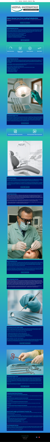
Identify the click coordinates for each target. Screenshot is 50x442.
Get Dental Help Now (25, 123)
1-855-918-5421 (20, 429)
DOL (26, 435)
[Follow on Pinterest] (39, 437)
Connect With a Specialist (25, 187)
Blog (34, 1)
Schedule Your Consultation (25, 22)
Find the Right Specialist (25, 386)
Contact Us (25, 1)
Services (20, 1)
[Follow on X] (37, 437)
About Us (30, 1)
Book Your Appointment (25, 40)
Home (16, 1)
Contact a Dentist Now (25, 272)
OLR (22, 435)
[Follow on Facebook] (36, 437)
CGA (24, 435)
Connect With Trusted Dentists (25, 343)
